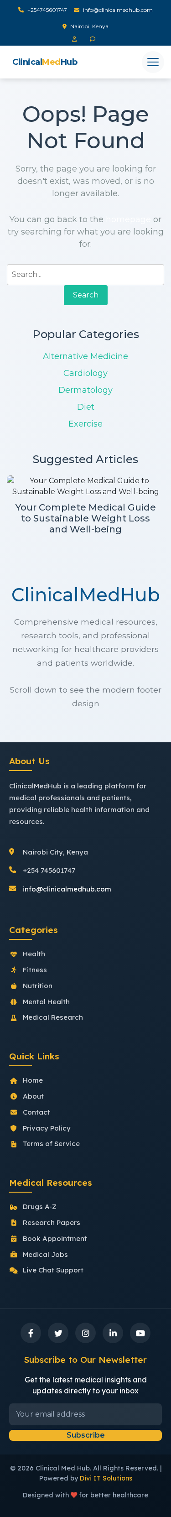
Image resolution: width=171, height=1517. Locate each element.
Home (33, 1080)
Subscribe (86, 1435)
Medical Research (53, 1017)
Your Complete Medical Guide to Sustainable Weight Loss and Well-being (86, 518)
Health (34, 953)
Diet (85, 407)
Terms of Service (51, 1143)
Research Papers (51, 1222)
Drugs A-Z (40, 1206)
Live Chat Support (53, 1270)
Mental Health (46, 1001)
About (33, 1096)
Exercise (85, 424)
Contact (36, 1112)
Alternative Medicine (85, 356)
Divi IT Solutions (106, 1478)
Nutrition (37, 985)
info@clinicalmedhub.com (118, 9)
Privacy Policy (47, 1128)
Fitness (35, 969)
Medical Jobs (45, 1254)
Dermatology (85, 390)
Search (85, 295)
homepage (128, 219)
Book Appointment (55, 1238)
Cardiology (85, 373)
